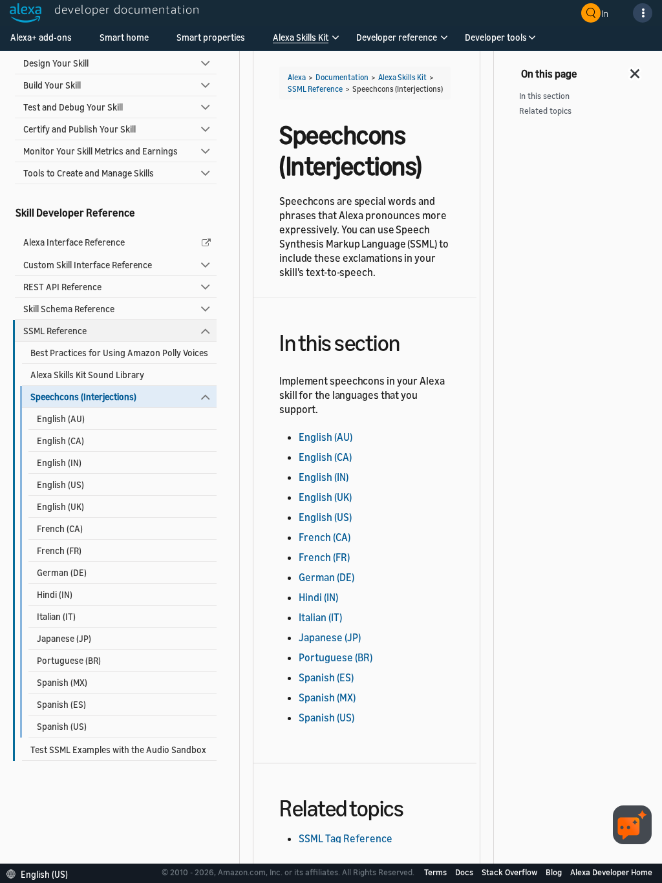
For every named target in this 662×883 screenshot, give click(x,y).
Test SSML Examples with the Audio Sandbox (118, 749)
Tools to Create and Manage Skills (88, 172)
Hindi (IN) (54, 594)
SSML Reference (55, 330)
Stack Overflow (510, 872)
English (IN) (59, 462)
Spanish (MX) (62, 682)
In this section (544, 96)
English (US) (60, 484)
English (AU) (61, 418)
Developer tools (496, 37)
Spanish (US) (62, 726)
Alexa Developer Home (611, 872)
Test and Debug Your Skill (73, 106)
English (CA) (60, 440)
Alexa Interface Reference (74, 242)
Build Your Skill (52, 85)
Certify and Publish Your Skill (79, 128)
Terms (436, 872)
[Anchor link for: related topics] (414, 806)
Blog (555, 872)
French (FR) (59, 550)
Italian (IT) (56, 616)
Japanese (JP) (64, 638)
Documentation (341, 77)
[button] (300, 41)
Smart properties (210, 37)
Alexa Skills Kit (300, 37)
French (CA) (60, 528)
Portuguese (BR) (69, 660)
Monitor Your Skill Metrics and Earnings (100, 150)
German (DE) (62, 572)
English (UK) (60, 506)
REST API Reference (62, 286)
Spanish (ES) (61, 704)
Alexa (297, 77)
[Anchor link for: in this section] (411, 341)
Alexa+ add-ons (41, 37)
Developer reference (396, 37)
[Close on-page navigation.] (635, 70)
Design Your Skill (56, 63)
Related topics (545, 111)
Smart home (124, 37)
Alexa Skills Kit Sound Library (87, 374)
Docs (465, 872)
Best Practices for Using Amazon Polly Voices (119, 352)
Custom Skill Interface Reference (87, 264)
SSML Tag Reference (345, 838)
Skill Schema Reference (68, 308)
